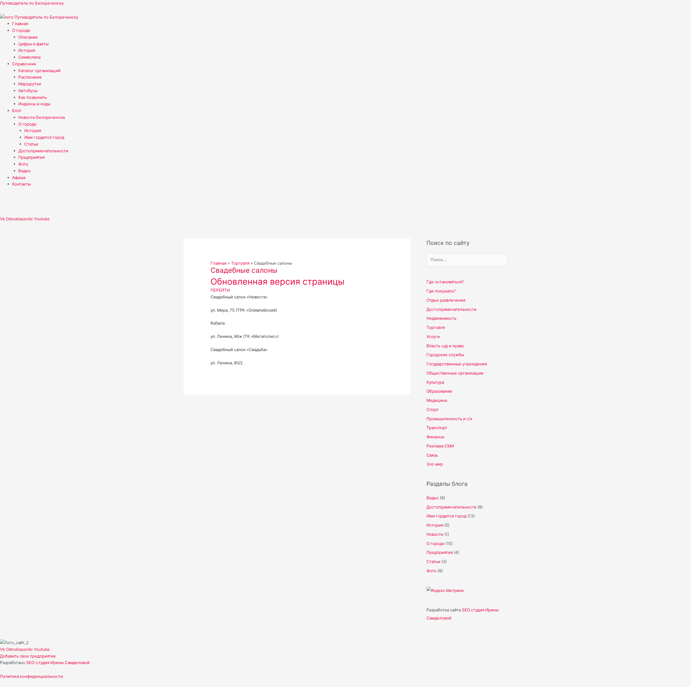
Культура (435, 382)
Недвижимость (441, 318)
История (26, 50)
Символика (29, 57)
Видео (24, 170)
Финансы (435, 436)
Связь (432, 455)
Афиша (18, 177)
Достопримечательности (43, 150)
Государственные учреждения (456, 363)
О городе (21, 30)
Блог (17, 110)
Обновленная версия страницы (277, 281)
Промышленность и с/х (449, 418)
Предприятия (31, 157)
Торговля (435, 327)
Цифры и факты (33, 43)
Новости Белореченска (41, 117)
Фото (23, 164)
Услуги (433, 336)
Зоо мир (434, 464)
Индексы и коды (34, 103)
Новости (434, 534)
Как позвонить (32, 97)
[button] (351, 30)
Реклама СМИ (440, 446)
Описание (28, 37)
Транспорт (436, 427)
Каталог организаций (39, 70)
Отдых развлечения (445, 300)
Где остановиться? (445, 281)
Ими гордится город (44, 137)
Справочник (24, 63)
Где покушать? (441, 291)
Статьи (31, 144)
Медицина (436, 400)
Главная (20, 23)
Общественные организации (454, 373)
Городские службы (445, 354)
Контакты (21, 184)
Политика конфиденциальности (31, 676)
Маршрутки (29, 83)
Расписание (30, 77)
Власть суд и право (445, 345)
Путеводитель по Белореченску (32, 3)
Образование (439, 391)
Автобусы (28, 90)
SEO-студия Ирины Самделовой (58, 662)
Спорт (432, 409)
